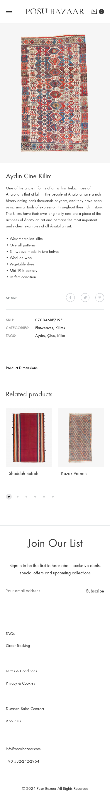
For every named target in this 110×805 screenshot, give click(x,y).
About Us (13, 720)
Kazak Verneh (74, 473)
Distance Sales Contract (25, 708)
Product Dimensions (22, 368)
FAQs (10, 633)
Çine (51, 335)
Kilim (61, 335)
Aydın (40, 335)
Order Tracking (18, 645)
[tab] (55, 369)
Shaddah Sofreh (23, 473)
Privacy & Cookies (20, 683)
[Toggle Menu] (9, 11)
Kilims (60, 327)
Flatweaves (44, 327)
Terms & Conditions (21, 670)
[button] (9, 497)
